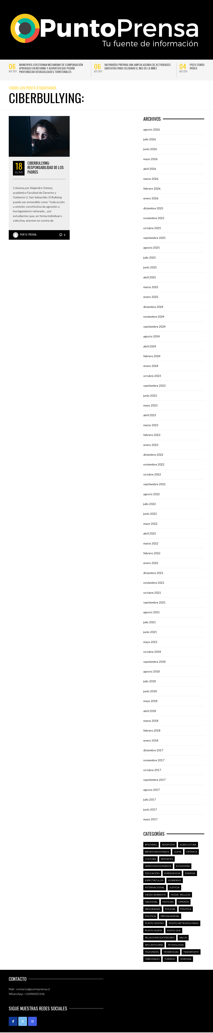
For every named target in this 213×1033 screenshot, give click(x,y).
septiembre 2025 (154, 237)
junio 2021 (150, 632)
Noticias (167, 901)
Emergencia (172, 873)
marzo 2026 (150, 178)
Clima (177, 851)
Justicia (174, 887)
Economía (183, 866)
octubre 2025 (152, 228)
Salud (183, 937)
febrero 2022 (151, 553)
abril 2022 (149, 533)
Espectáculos (154, 880)
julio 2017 (149, 799)
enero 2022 (150, 563)
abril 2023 (149, 415)
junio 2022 (150, 513)
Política (185, 909)
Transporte (191, 951)
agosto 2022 (151, 494)
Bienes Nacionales (157, 851)
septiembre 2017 (154, 779)
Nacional (151, 901)
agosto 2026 (151, 129)
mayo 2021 (150, 642)
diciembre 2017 (153, 750)
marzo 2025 (150, 287)
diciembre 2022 (153, 454)
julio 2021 (149, 622)
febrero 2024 (151, 356)
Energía (190, 873)
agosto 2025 (151, 247)
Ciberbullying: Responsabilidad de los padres (45, 167)
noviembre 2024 (153, 316)
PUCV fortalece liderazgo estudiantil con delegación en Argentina (138, 66)
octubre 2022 (152, 474)
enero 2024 (150, 366)
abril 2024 (149, 346)
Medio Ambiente (155, 894)
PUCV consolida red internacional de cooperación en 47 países (54, 66)
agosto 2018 (151, 671)
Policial (170, 909)
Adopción (168, 844)
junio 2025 (150, 267)
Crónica (191, 851)
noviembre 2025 (153, 218)
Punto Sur (174, 930)
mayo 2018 (150, 701)
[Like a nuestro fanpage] (13, 1021)
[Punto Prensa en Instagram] (32, 1021)
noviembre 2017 (153, 760)
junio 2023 (150, 395)
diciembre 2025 (153, 208)
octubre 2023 (152, 376)
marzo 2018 (150, 720)
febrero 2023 (151, 435)
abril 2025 (149, 277)
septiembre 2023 (154, 385)
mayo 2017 (150, 819)
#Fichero (151, 844)
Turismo (169, 958)
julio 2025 (149, 257)
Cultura (150, 858)
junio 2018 (150, 691)
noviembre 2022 (153, 464)
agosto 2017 (151, 789)
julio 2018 (149, 681)
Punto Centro (154, 923)
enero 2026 (150, 198)
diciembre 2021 (153, 573)
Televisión (152, 951)
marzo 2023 (150, 425)
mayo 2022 (150, 523)
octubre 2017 (152, 770)
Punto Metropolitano (184, 923)
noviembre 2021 (153, 582)
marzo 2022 (150, 543)
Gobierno (174, 880)
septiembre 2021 (154, 602)
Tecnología (176, 944)
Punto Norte (153, 930)
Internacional (155, 887)
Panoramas (152, 909)
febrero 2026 (151, 188)
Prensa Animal (170, 916)
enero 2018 (150, 740)
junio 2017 (150, 809)
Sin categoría (154, 944)
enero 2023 (150, 445)
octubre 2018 (152, 651)
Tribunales (152, 958)
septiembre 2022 (154, 484)
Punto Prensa (28, 234)
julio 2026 (149, 139)
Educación (152, 873)
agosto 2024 (151, 336)
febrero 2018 (151, 730)
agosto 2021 (151, 612)
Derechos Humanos (158, 866)
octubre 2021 (152, 592)
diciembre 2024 (153, 307)
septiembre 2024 (154, 326)
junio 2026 (150, 149)
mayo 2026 (150, 159)
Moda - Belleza (180, 894)
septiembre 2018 (154, 661)
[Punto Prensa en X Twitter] (22, 1021)
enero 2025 (150, 297)
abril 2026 (149, 168)
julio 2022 (149, 504)
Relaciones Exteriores (160, 937)
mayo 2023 (150, 405)
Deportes (167, 858)
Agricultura (188, 844)
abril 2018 (149, 711)
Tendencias (170, 951)
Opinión (183, 901)
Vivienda (185, 958)
